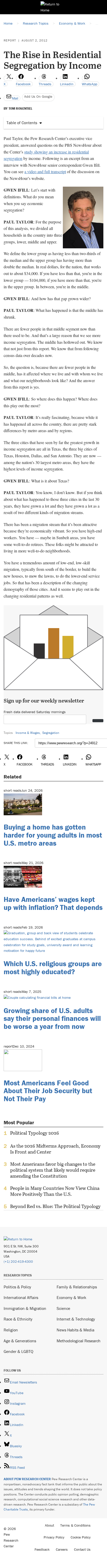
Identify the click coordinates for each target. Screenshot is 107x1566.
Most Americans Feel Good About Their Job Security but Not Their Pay (48, 1090)
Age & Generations (20, 1340)
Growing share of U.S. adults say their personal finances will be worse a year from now (52, 1018)
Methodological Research (79, 1340)
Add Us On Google (38, 96)
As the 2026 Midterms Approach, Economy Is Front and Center (55, 1149)
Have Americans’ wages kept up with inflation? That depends (53, 903)
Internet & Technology (76, 1319)
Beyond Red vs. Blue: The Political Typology (55, 1206)
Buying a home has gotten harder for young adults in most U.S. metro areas (53, 835)
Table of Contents (21, 122)
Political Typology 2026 (34, 1133)
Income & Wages (28, 733)
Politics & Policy (17, 1286)
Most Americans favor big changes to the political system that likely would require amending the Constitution (52, 1170)
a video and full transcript (45, 171)
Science (63, 1308)
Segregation (50, 733)
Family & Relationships (77, 1286)
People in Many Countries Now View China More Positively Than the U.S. (54, 1191)
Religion (11, 1329)
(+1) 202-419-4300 (18, 1261)
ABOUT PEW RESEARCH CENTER (27, 1479)
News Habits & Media (75, 1329)
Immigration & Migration (25, 1308)
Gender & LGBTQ (18, 1351)
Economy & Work (71, 1297)
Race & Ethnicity (18, 1319)
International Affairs (21, 1297)
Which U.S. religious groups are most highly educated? (53, 967)
